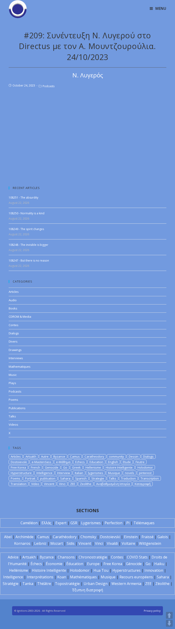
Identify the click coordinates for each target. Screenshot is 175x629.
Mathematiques (20, 366)
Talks (12, 416)
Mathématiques (83, 576)
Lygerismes (91, 522)
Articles (14, 292)
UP (169, 615)
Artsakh (31, 456)
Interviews (16, 358)
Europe (93, 563)
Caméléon (29, 522)
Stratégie (10, 583)
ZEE (72, 484)
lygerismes (95, 473)
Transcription (150, 478)
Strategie (97, 478)
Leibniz (40, 543)
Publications (17, 408)
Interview (63, 473)
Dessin (133, 456)
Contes (13, 325)
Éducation (74, 563)
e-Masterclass (41, 462)
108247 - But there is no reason (29, 260)
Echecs (80, 462)
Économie (54, 563)
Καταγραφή (143, 484)
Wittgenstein (150, 543)
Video (35, 484)
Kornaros (22, 543)
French (35, 467)
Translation (18, 484)
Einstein (131, 536)
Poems (13, 400)
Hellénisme (18, 570)
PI (128, 522)
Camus (75, 456)
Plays (12, 383)
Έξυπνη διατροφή (87, 589)
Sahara (65, 478)
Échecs (36, 563)
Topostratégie (67, 583)
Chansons (66, 557)
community (116, 456)
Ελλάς (46, 522)
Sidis (71, 543)
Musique (114, 473)
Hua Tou (100, 570)
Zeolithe (85, 484)
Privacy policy (152, 610)
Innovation (153, 570)
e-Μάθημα (63, 462)
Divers (13, 341)
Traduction (128, 478)
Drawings (15, 350)
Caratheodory (94, 456)
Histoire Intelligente (119, 467)
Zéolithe (162, 583)
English (113, 462)
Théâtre (44, 583)
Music (13, 375)
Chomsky (88, 536)
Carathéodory (65, 536)
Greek (76, 467)
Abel (8, 536)
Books (13, 308)
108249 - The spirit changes (26, 229)
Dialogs (14, 333)
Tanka (27, 583)
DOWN (169, 623)
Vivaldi (112, 543)
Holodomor (145, 467)
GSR (73, 522)
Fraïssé (148, 536)
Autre (45, 456)
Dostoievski (19, 462)
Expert (61, 522)
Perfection (113, 522)
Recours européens (136, 576)
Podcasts (48, 86)
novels (129, 473)
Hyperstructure (21, 473)
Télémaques (144, 522)
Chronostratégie (93, 557)
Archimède (24, 536)
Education (96, 462)
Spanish (81, 478)
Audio (13, 300)
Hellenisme (93, 467)
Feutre (140, 462)
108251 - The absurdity (23, 197)
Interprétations (40, 576)
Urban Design (96, 583)
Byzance (59, 456)
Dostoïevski (110, 536)
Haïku (159, 563)
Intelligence (44, 473)
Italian (79, 473)
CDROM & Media (20, 316)
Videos (13, 424)
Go (65, 467)
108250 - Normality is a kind (26, 213)
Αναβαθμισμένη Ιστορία (113, 484)
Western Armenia (126, 583)
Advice (13, 557)
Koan (61, 576)
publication (47, 478)
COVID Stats (137, 557)
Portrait (30, 478)
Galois (162, 536)
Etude (127, 462)
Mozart (56, 543)
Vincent (49, 484)
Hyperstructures (126, 570)
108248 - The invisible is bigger (28, 245)
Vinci (62, 484)
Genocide (51, 467)
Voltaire (128, 543)
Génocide (134, 563)
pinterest (145, 473)
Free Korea (18, 467)
